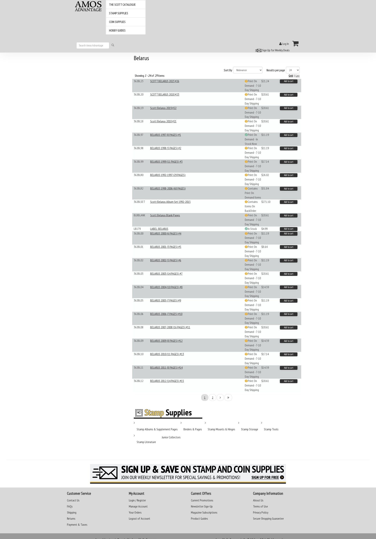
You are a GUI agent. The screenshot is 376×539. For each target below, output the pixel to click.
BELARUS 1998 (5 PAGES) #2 (165, 148)
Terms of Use (260, 506)
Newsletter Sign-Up (202, 506)
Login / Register (137, 500)
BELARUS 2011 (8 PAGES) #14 (166, 367)
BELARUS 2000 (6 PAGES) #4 (165, 233)
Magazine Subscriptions (204, 512)
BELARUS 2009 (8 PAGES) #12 (166, 341)
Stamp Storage (249, 429)
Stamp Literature (146, 442)
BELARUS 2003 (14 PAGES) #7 (166, 273)
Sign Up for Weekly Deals (275, 50)
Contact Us (73, 500)
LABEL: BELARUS (159, 229)
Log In (285, 44)
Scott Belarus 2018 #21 (163, 121)
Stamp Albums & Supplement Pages (157, 429)
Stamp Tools (271, 429)
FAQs (70, 506)
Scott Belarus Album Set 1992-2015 (170, 202)
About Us (258, 500)
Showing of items (149, 76)
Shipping (71, 512)
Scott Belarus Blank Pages (165, 215)
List (298, 76)
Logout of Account (139, 518)
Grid (291, 76)
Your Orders (135, 512)
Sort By (228, 70)
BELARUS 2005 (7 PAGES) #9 (165, 300)
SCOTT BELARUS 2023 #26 (164, 81)
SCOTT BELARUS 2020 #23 (164, 94)
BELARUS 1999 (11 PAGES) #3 (166, 161)
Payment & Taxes (77, 524)
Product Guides (199, 518)
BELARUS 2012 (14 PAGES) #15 (167, 381)
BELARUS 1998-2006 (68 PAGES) (168, 188)
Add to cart (288, 81)
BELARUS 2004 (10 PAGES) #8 (166, 287)
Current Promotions (202, 500)
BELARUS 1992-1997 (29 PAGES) (167, 175)
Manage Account (138, 506)
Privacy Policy (260, 512)
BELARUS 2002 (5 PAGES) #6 (165, 260)
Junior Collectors (171, 437)
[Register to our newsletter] (188, 474)
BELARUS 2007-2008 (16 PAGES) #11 (170, 327)
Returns (71, 518)
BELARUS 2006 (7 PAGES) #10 (166, 314)
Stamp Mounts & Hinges (221, 429)
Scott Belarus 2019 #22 (163, 108)
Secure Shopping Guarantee (268, 518)
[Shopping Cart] (295, 43)
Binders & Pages (192, 429)
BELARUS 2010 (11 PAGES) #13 (167, 354)
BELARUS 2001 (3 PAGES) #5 (165, 247)
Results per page (276, 70)
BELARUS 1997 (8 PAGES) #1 (165, 135)
